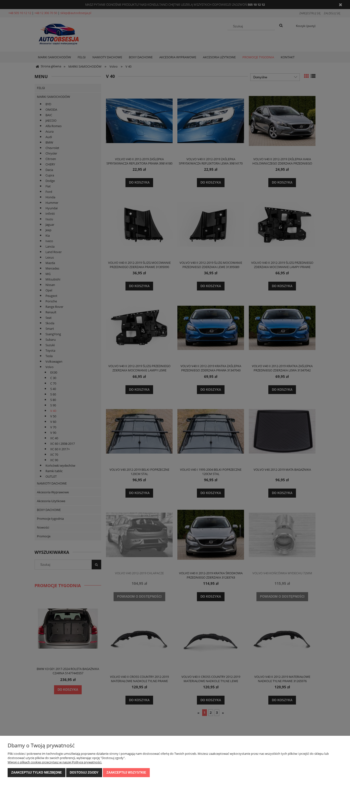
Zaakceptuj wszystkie (126, 772)
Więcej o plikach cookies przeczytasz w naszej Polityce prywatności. (55, 762)
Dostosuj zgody (84, 772)
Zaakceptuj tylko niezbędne (36, 772)
